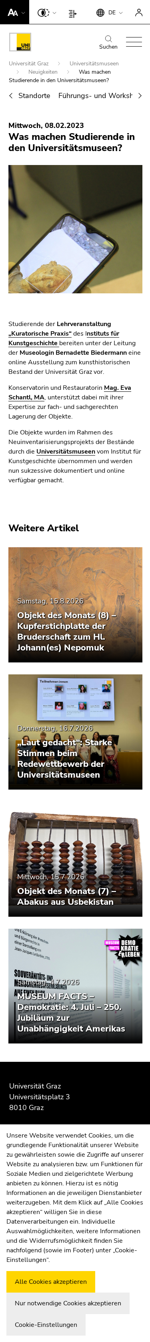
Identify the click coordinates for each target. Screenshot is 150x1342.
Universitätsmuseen (65, 451)
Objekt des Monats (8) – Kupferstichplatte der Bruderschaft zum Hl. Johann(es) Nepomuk (66, 631)
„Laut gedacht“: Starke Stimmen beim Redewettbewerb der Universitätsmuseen (64, 759)
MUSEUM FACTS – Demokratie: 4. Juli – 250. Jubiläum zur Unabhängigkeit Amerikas (71, 1012)
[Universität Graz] (20, 43)
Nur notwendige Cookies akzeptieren (68, 1303)
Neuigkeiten (43, 72)
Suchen (108, 47)
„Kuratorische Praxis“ (40, 333)
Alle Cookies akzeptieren (51, 1281)
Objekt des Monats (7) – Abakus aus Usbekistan (66, 896)
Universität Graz (29, 63)
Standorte (34, 95)
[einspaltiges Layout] (74, 12)
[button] (14, 12)
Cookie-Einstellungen (46, 1324)
